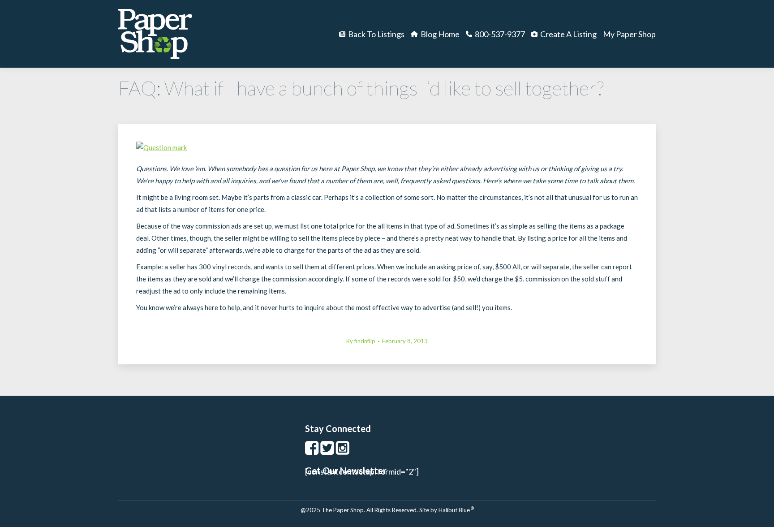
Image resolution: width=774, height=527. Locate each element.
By (360, 341)
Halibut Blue (456, 510)
